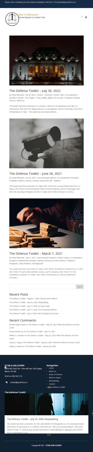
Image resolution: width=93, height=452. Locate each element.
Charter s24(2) (62, 257)
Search (79, 287)
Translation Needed (72, 98)
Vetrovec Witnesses (17, 100)
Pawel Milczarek (18, 95)
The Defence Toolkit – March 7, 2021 (36, 253)
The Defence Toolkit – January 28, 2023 (40, 346)
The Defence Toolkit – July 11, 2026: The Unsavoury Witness (33, 310)
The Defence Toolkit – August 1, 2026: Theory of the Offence (33, 298)
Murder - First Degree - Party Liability (32, 98)
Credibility (13, 180)
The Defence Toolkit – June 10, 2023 (40, 331)
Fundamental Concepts (27, 260)
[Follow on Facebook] (78, 5)
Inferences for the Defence (55, 260)
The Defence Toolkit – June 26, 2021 (35, 173)
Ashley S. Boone (15, 346)
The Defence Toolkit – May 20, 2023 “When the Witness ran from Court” (51, 342)
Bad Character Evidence (47, 257)
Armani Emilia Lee (16, 331)
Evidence (21, 180)
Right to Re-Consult (55, 98)
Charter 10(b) (58, 95)
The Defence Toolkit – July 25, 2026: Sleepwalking (28, 302)
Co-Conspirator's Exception (68, 178)
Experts (28, 180)
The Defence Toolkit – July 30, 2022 (35, 90)
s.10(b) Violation (24, 263)
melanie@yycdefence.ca (66, 2)
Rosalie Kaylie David (17, 324)
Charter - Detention (44, 95)
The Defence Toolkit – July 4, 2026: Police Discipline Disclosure (33, 313)
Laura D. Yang (14, 342)
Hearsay (35, 180)
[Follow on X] (82, 5)
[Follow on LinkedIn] (86, 5)
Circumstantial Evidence (47, 178)
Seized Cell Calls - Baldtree (50, 180)
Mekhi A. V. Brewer (16, 335)
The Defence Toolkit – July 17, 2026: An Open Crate (29, 306)
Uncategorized (37, 263)
